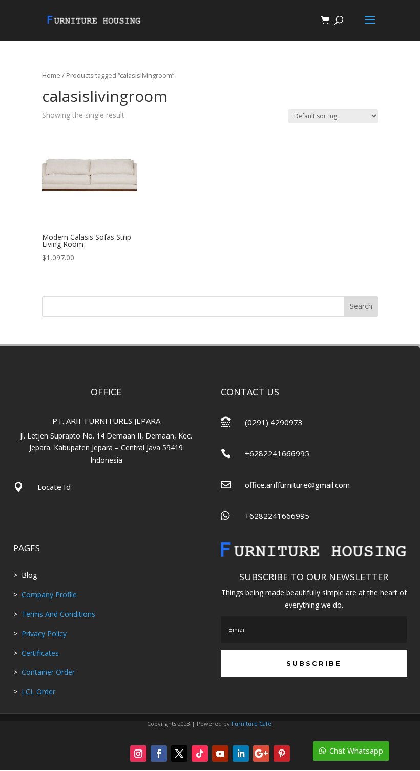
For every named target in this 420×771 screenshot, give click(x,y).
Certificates (40, 653)
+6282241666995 (277, 453)
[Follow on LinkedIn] (241, 753)
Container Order (47, 672)
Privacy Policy (44, 633)
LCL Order (37, 691)
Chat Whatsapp (356, 750)
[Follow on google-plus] (261, 753)
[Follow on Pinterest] (282, 753)
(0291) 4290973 (274, 422)
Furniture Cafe (251, 723)
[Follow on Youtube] (220, 753)
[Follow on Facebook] (159, 753)
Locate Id (54, 487)
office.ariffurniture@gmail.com (297, 485)
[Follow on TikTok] (200, 753)
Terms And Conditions (58, 614)
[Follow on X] (179, 753)
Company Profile (49, 594)
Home (51, 75)
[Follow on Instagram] (138, 753)
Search (361, 306)
